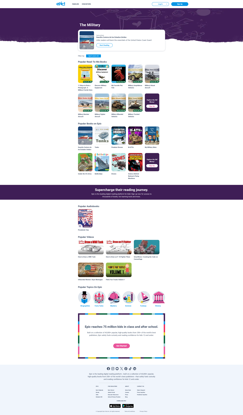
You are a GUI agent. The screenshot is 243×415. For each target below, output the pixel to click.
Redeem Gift (99, 397)
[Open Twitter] (121, 368)
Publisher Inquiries (142, 394)
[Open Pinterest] (125, 368)
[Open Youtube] (117, 368)
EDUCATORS (86, 4)
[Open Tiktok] (130, 368)
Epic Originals (99, 390)
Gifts (97, 394)
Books (97, 392)
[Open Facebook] (108, 368)
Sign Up (180, 4)
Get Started (121, 346)
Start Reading (104, 45)
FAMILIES (75, 4)
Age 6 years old (93, 56)
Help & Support (141, 390)
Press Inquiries (141, 392)
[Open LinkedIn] (134, 368)
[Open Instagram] (112, 368)
